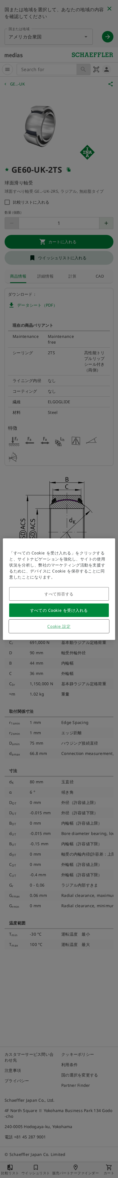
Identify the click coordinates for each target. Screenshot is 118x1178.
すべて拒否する (59, 594)
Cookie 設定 (58, 626)
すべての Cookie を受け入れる (59, 610)
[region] (59, 589)
